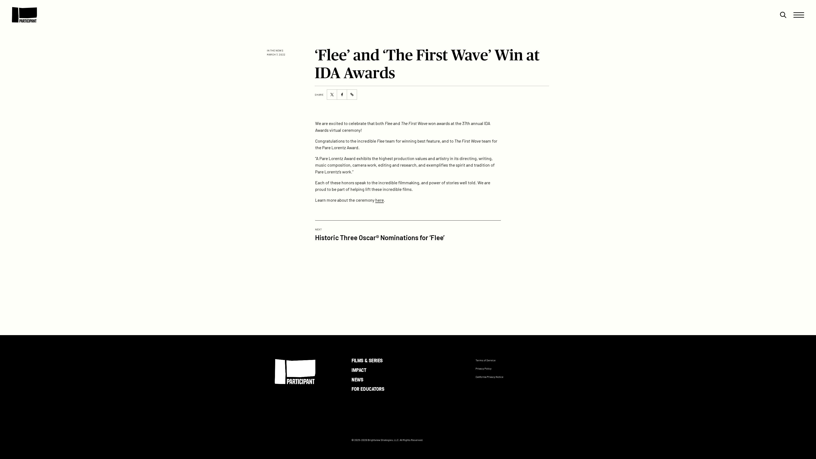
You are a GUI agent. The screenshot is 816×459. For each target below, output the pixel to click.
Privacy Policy (484, 368)
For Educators (367, 388)
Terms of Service (486, 360)
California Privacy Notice (489, 376)
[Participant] (24, 15)
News (357, 379)
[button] (783, 15)
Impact (358, 369)
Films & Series (366, 360)
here (379, 200)
